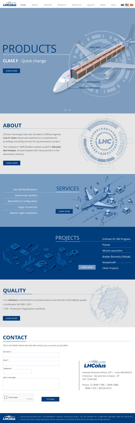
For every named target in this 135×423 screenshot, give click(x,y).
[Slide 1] (65, 110)
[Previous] (14, 61)
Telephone (7, 368)
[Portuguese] (122, 5)
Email (5, 360)
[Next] (121, 61)
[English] (127, 5)
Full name (6, 351)
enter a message (9, 377)
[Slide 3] (69, 110)
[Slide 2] (67, 110)
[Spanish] (131, 5)
